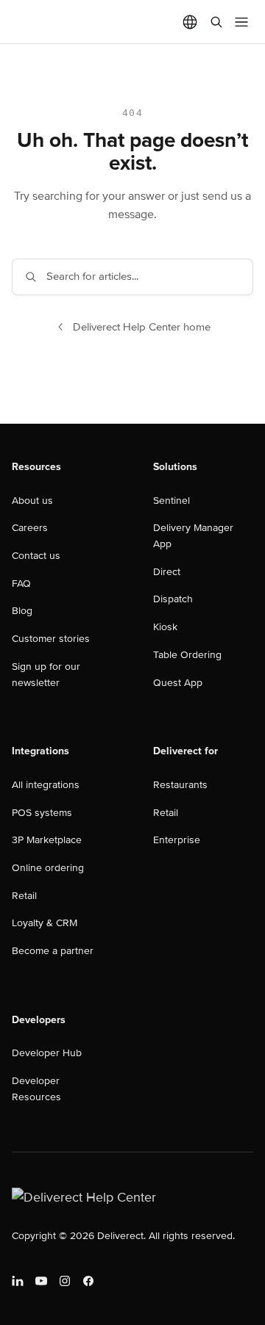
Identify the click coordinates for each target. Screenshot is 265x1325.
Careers (30, 527)
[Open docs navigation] (241, 22)
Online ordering (48, 868)
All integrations (46, 785)
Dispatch (173, 599)
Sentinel (171, 500)
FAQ (21, 583)
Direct (166, 572)
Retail (24, 895)
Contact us (36, 555)
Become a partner (52, 951)
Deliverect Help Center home (142, 326)
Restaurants (180, 785)
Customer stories (51, 638)
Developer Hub (47, 1053)
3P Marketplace (47, 840)
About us (32, 500)
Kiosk (165, 627)
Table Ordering (187, 655)
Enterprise (176, 840)
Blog (22, 610)
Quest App (177, 682)
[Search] (216, 22)
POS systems (42, 812)
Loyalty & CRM (44, 923)
